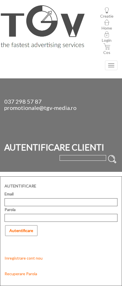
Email (9, 193)
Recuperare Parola (21, 273)
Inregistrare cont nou (24, 258)
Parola (10, 209)
